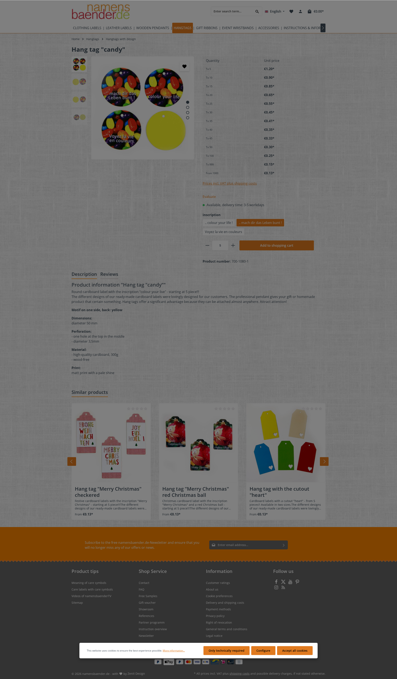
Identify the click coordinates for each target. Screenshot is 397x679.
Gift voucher (147, 603)
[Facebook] (276, 583)
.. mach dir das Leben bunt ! (260, 222)
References (146, 616)
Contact (144, 583)
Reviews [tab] (109, 274)
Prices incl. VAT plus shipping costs (230, 183)
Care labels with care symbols (92, 589)
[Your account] (300, 11)
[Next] (324, 461)
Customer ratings (218, 583)
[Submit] (284, 544)
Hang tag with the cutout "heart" (279, 492)
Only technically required (226, 651)
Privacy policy (215, 616)
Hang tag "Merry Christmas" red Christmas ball (195, 492)
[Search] (257, 11)
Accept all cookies (294, 651)
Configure (263, 651)
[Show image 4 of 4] (187, 117)
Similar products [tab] (90, 392)
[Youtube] (290, 583)
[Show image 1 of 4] (187, 102)
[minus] (207, 245)
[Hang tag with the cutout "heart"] (285, 442)
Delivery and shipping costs (225, 603)
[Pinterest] (297, 583)
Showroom (146, 609)
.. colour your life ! (219, 222)
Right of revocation (219, 622)
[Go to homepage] (101, 11)
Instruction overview (153, 629)
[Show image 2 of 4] (187, 107)
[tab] (84, 274)
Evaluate (209, 196)
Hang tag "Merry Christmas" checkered (108, 492)
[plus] (233, 245)
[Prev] (71, 461)
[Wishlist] (291, 11)
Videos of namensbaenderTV (91, 596)
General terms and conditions (226, 629)
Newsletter (146, 636)
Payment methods (218, 609)
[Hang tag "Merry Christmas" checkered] (111, 442)
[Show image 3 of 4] (187, 112)
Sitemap (77, 603)
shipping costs (240, 673)
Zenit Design (136, 673)
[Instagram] (276, 589)
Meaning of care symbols (89, 583)
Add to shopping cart (276, 245)
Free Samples (148, 596)
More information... (174, 650)
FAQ (141, 589)
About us (212, 589)
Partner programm (152, 622)
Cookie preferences (219, 596)
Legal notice (214, 636)
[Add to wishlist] (184, 66)
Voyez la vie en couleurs (223, 232)
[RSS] (283, 589)
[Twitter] (283, 583)
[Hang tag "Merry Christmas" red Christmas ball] (198, 442)
